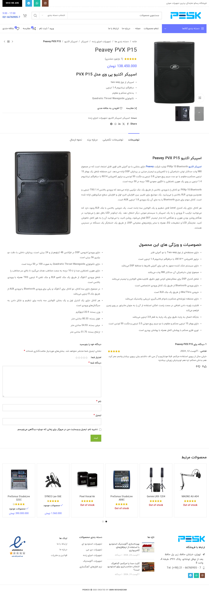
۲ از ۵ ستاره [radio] (84, 357)
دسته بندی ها (122, 41)
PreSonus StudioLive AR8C (122, 498)
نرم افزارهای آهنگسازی (90, 566)
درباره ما (63, 549)
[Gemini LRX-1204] (156, 480)
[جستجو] (35, 15)
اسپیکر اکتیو (70, 41)
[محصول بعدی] (4, 42)
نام (98, 401)
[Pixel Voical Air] (87, 480)
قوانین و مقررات (59, 555)
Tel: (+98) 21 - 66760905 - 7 (184, 568)
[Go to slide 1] (106, 521)
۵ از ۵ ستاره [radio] (76, 357)
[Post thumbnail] (148, 549)
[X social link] (123, 124)
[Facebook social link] (128, 124)
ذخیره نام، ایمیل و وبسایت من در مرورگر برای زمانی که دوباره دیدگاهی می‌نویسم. (57, 429)
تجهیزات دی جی (94, 549)
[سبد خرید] (25, 15)
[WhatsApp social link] (37, 3)
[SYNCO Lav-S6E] (53, 480)
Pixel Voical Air (87, 496)
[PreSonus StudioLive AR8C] (121, 480)
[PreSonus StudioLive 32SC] (19, 480)
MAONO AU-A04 (190, 496)
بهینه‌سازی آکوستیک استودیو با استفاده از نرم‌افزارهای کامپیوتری (124, 547)
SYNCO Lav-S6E (53, 496)
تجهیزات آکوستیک (92, 561)
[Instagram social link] (45, 3)
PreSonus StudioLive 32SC (19, 498)
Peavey (150, 166)
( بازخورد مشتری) (114, 58)
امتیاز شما (96, 357)
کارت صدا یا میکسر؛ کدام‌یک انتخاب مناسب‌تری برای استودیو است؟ (123, 567)
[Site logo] (186, 15)
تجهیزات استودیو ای (92, 544)
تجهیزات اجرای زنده (101, 41)
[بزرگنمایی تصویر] (200, 98)
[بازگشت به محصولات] (8, 42)
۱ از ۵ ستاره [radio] (86, 357)
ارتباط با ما (62, 544)
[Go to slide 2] (103, 521)
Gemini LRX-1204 (156, 496)
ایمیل (97, 415)
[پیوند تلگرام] (28, 3)
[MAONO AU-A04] (190, 480)
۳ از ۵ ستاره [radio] (81, 357)
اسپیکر (84, 41)
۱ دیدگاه (118, 555)
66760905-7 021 (11, 17)
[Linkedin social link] (119, 124)
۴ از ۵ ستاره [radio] (79, 357)
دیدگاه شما (94, 363)
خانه (134, 41)
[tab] (133, 138)
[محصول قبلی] (12, 42)
